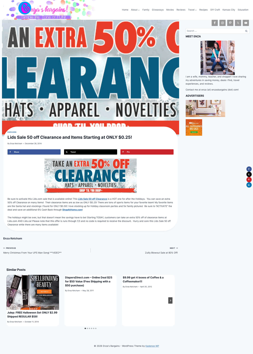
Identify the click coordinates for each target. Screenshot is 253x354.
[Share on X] (249, 174)
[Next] (170, 300)
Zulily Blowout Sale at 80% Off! (161, 250)
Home (125, 9)
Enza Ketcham (16, 143)
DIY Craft (215, 9)
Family (145, 9)
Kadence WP (152, 346)
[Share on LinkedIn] (249, 185)
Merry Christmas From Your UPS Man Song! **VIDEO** (32, 250)
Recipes (203, 9)
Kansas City (229, 9)
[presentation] (32, 292)
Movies (170, 9)
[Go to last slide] (11, 300)
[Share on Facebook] (249, 169)
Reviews (181, 9)
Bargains (12, 132)
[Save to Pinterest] (249, 179)
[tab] (85, 328)
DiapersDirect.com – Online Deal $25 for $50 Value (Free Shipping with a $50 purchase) (88, 281)
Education (243, 9)
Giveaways (158, 9)
